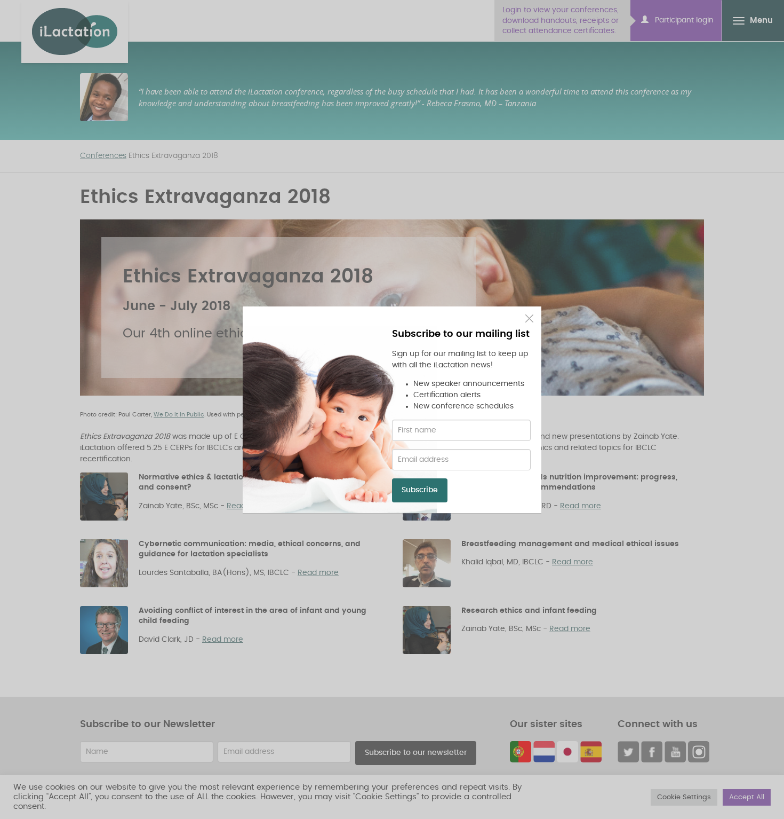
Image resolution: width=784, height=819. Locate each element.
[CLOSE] (529, 318)
